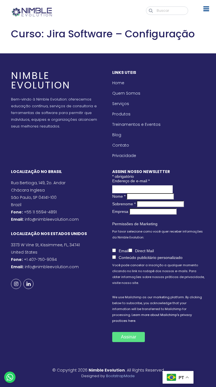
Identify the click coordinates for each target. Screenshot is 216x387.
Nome (118, 196)
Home (118, 83)
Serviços (120, 103)
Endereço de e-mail (131, 181)
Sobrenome (124, 204)
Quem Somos (126, 93)
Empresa (120, 211)
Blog (116, 135)
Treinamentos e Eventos (136, 124)
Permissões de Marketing (135, 224)
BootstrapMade (120, 376)
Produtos (121, 114)
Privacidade (124, 155)
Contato (120, 145)
